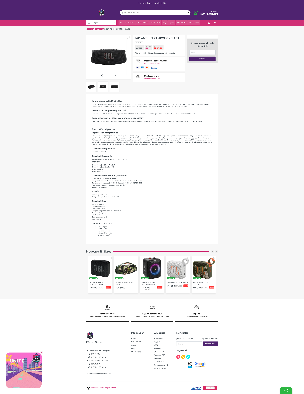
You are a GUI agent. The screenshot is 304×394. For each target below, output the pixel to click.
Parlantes (99, 29)
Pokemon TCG (159, 355)
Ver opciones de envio (152, 79)
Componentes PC (161, 365)
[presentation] (102, 75)
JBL (146, 48)
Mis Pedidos (136, 352)
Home (90, 29)
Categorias (95, 23)
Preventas (158, 358)
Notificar (202, 59)
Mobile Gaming (160, 368)
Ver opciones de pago (152, 63)
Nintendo (158, 348)
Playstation (158, 342)
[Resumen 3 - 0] (110, 258)
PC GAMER (158, 338)
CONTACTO (136, 342)
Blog (133, 348)
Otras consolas (159, 352)
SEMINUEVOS (159, 362)
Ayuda (133, 345)
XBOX (156, 345)
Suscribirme (210, 344)
